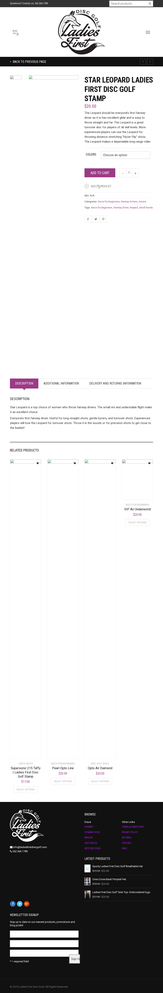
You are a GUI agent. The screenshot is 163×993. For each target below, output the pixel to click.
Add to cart (99, 173)
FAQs (124, 848)
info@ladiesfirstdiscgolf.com (30, 847)
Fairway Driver (121, 207)
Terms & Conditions (133, 826)
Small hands (146, 207)
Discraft (89, 826)
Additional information (61, 383)
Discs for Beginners (109, 201)
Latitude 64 (90, 843)
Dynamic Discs (92, 832)
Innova (142, 201)
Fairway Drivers (129, 201)
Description (24, 383)
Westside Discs (92, 848)
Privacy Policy (130, 832)
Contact (126, 843)
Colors (91, 154)
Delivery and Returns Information (115, 383)
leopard (134, 207)
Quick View (21, 753)
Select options (25, 789)
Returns (126, 837)
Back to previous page (29, 62)
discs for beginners (101, 207)
